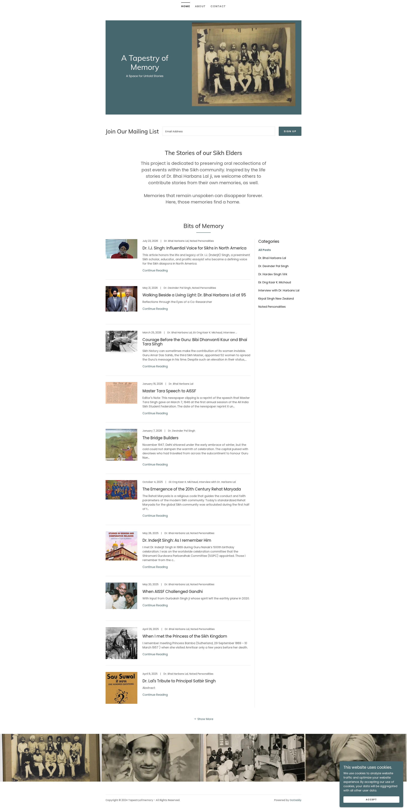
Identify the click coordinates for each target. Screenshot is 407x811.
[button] (203, 719)
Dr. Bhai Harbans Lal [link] (272, 258)
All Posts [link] (264, 250)
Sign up (290, 131)
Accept (371, 799)
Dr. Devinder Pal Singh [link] (273, 266)
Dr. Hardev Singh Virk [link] (272, 274)
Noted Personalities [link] (272, 307)
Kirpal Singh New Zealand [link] (276, 299)
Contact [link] (218, 6)
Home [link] (185, 6)
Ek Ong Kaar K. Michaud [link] (274, 282)
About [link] (200, 6)
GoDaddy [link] (295, 800)
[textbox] (219, 131)
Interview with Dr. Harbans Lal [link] (278, 290)
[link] (145, 69)
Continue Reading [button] (155, 270)
